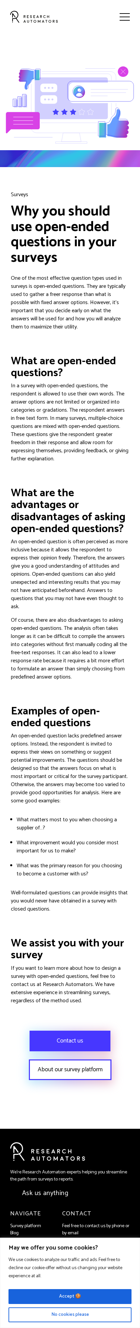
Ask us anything (45, 1193)
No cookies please (70, 1315)
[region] (70, 1283)
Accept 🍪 (70, 1296)
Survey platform (25, 1226)
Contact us (70, 1041)
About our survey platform (70, 1069)
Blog (14, 1233)
